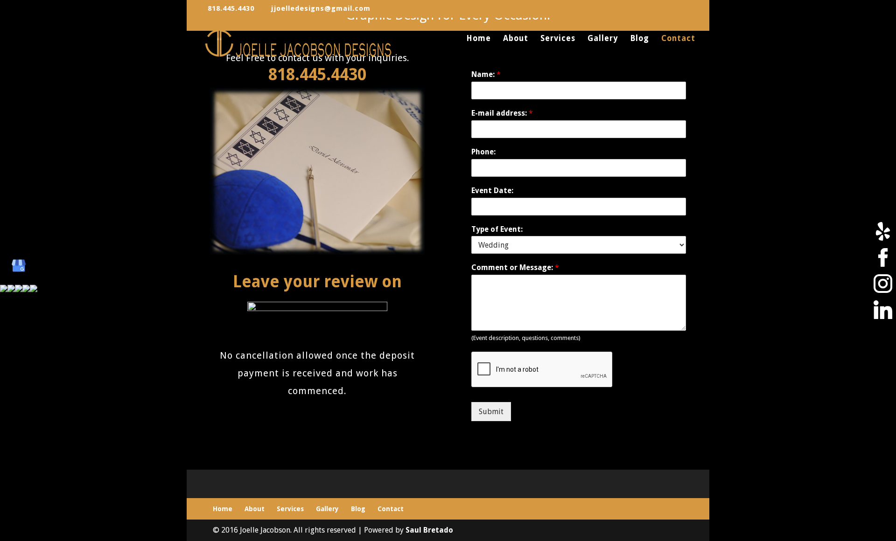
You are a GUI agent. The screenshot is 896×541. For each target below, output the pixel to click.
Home (478, 39)
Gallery (603, 39)
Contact (678, 39)
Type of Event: (497, 229)
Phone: (483, 151)
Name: (486, 74)
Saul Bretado (429, 530)
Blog (639, 39)
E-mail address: (502, 113)
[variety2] (317, 252)
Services (557, 39)
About (515, 39)
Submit (491, 411)
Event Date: (492, 190)
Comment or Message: (515, 267)
